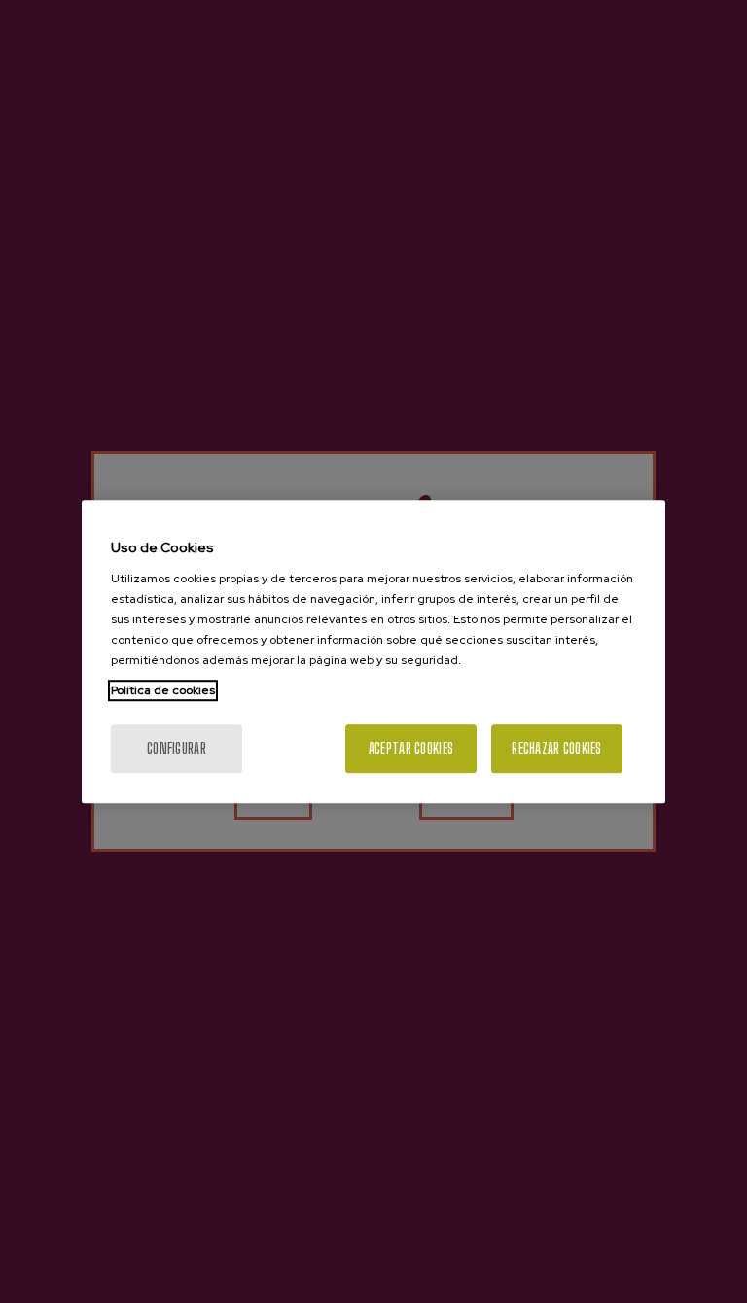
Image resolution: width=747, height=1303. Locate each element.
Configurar (176, 748)
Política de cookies (163, 690)
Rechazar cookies (556, 748)
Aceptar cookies (411, 748)
